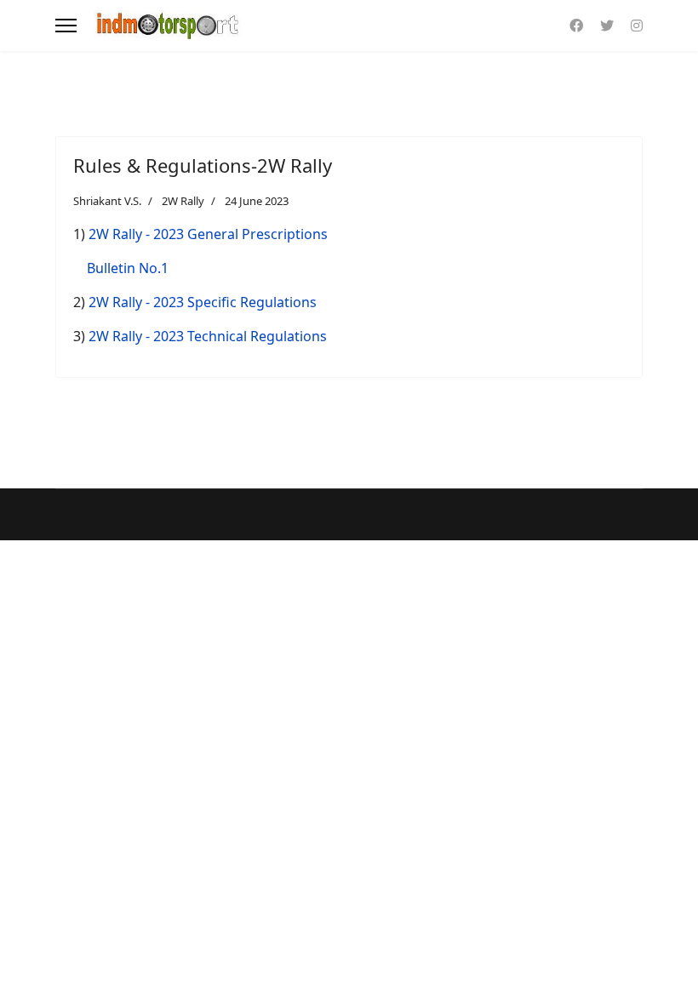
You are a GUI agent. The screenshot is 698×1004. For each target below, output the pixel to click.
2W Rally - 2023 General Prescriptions (208, 234)
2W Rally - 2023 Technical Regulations (208, 336)
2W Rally (183, 200)
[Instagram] (637, 25)
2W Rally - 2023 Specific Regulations (203, 302)
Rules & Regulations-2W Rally (202, 165)
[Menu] (66, 25)
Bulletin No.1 (128, 268)
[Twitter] (607, 25)
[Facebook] (576, 25)
